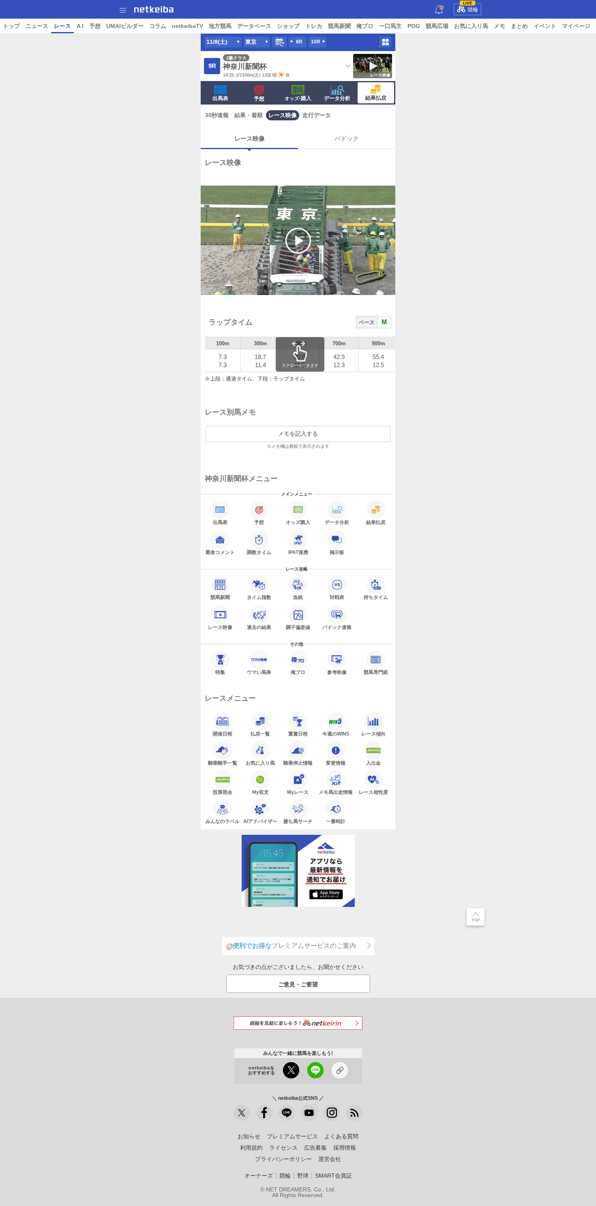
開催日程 (222, 733)
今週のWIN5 (335, 733)
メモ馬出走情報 (336, 792)
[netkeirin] (298, 1023)
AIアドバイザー (260, 821)
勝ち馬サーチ (298, 821)
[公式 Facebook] (264, 1113)
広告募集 (315, 1147)
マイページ (576, 26)
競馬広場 (437, 26)
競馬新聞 (339, 26)
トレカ (313, 26)
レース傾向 (373, 733)
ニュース (37, 26)
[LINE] (287, 1113)
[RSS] (354, 1113)
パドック (346, 138)
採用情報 (344, 1147)
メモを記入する (298, 433)
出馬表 (220, 98)
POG (413, 26)
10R (315, 42)
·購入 (298, 98)
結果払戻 (375, 98)
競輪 (470, 8)
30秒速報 (217, 115)
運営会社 (329, 1159)
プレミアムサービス (292, 1136)
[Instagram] (332, 1113)
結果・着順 (248, 115)
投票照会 (222, 792)
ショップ (288, 26)
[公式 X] (242, 1113)
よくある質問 (341, 1136)
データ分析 (337, 98)
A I (80, 26)
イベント (545, 26)
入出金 (373, 763)
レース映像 (282, 115)
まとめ (519, 26)
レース (62, 26)
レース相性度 (373, 792)
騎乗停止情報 (298, 763)
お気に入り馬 (471, 26)
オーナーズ (258, 1175)
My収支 (260, 792)
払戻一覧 (260, 733)
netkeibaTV (187, 26)
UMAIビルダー (125, 26)
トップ (11, 26)
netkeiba (154, 9)
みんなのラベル (223, 821)
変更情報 (335, 763)
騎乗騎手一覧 (222, 763)
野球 (303, 1175)
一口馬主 (390, 26)
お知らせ (249, 1136)
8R (299, 42)
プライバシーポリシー (283, 1159)
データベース (254, 26)
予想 (95, 26)
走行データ (316, 115)
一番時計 (335, 821)
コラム (157, 26)
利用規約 (251, 1147)
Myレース (298, 792)
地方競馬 (220, 26)
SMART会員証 (333, 1175)
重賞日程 (298, 733)
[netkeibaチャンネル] (309, 1113)
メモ (499, 26)
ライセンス (283, 1147)
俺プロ (364, 26)
